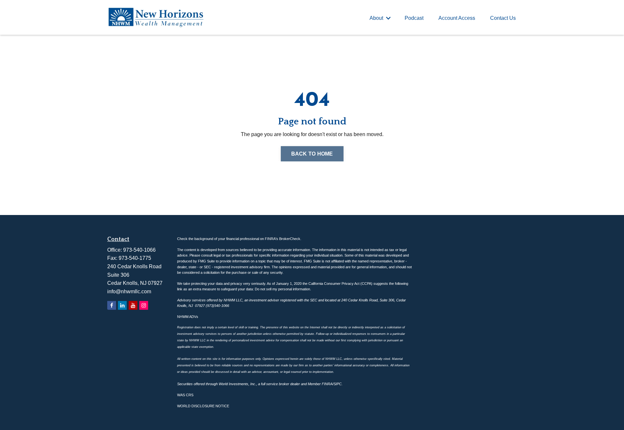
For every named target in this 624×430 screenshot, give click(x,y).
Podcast (414, 18)
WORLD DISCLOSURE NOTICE (203, 406)
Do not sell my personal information (282, 289)
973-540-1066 (139, 250)
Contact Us (503, 18)
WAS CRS (185, 395)
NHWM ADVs (187, 317)
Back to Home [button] (312, 154)
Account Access (456, 18)
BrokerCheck (289, 239)
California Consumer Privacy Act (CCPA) (340, 283)
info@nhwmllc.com (129, 291)
